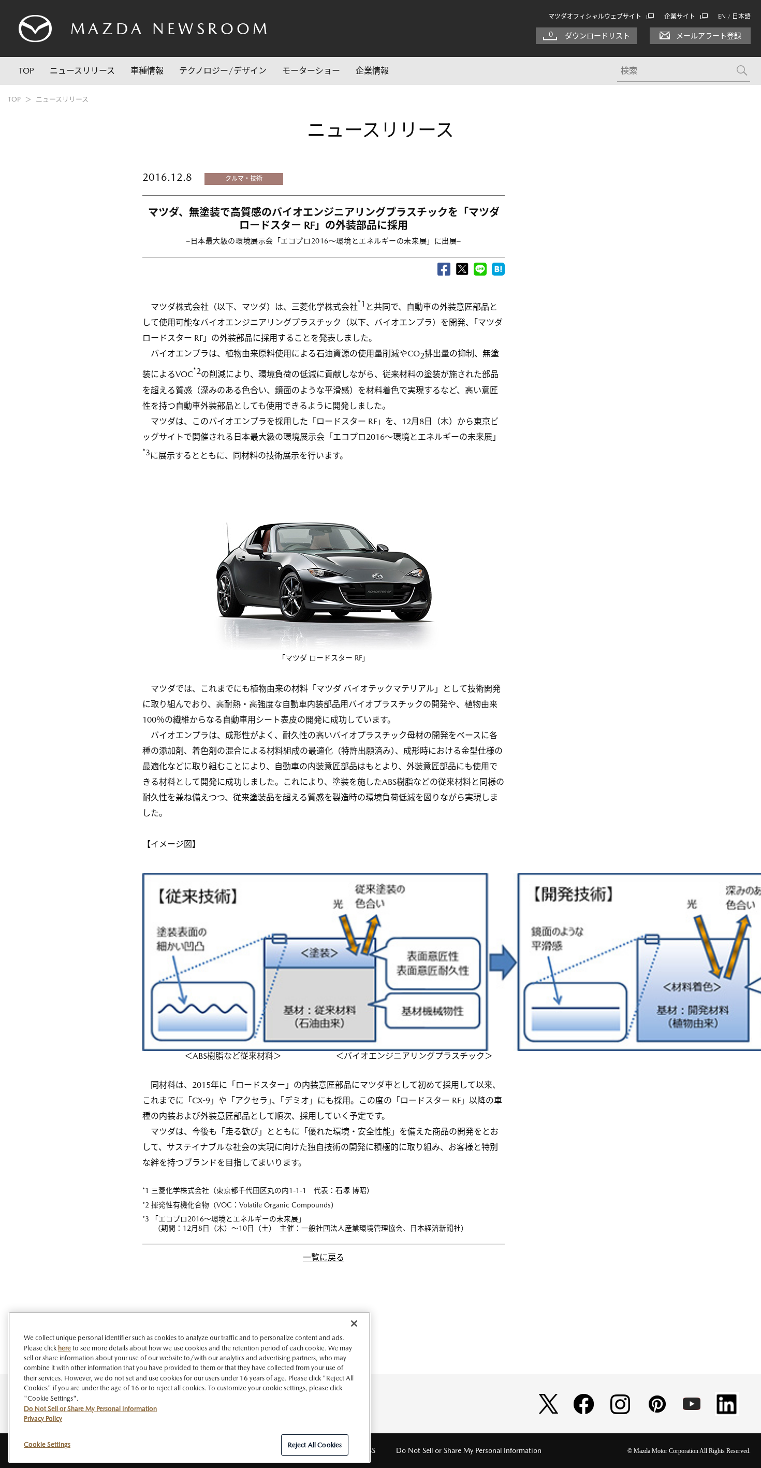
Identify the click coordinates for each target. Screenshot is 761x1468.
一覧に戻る (323, 1257)
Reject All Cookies (315, 1444)
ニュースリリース (82, 71)
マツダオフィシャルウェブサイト (594, 16)
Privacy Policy (43, 1418)
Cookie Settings (47, 1444)
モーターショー (311, 71)
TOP (26, 71)
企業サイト (679, 16)
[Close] (354, 1323)
